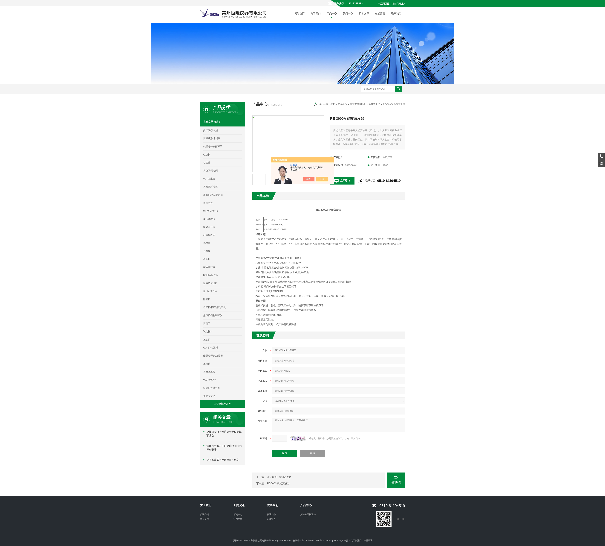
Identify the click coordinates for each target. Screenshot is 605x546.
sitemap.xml (332, 540)
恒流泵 (206, 323)
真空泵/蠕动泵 (210, 170)
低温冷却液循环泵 (212, 146)
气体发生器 (209, 178)
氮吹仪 (206, 339)
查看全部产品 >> (222, 403)
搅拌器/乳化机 (210, 130)
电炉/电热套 (209, 379)
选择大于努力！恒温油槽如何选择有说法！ (224, 447)
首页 (332, 104)
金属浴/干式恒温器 (213, 355)
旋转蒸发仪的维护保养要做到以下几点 (224, 433)
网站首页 (299, 13)
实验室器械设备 (358, 104)
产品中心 (332, 13)
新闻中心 (348, 13)
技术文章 (364, 13)
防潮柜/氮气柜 (210, 275)
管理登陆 (367, 540)
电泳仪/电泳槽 (210, 347)
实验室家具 (209, 371)
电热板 (206, 154)
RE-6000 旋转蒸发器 (278, 483)
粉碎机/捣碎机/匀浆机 (214, 307)
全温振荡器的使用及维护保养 (222, 459)
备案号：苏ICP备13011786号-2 (308, 540)
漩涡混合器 (209, 227)
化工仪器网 (356, 540)
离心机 (206, 259)
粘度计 (206, 162)
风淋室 (206, 243)
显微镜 (206, 363)
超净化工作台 (210, 291)
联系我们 (396, 13)
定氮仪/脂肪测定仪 (213, 194)
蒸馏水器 (208, 202)
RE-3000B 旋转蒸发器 (278, 477)
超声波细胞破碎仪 (212, 315)
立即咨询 (345, 180)
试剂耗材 (208, 331)
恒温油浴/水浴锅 (211, 138)
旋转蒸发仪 (374, 104)
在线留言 (380, 13)
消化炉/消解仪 (210, 210)
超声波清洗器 (210, 283)
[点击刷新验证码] (298, 438)
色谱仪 (206, 251)
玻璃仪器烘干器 (211, 387)
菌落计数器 (209, 267)
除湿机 (206, 299)
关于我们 (316, 13)
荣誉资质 (204, 519)
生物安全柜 (209, 395)
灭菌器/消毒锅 (210, 186)
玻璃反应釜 (209, 235)
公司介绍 (204, 514)
